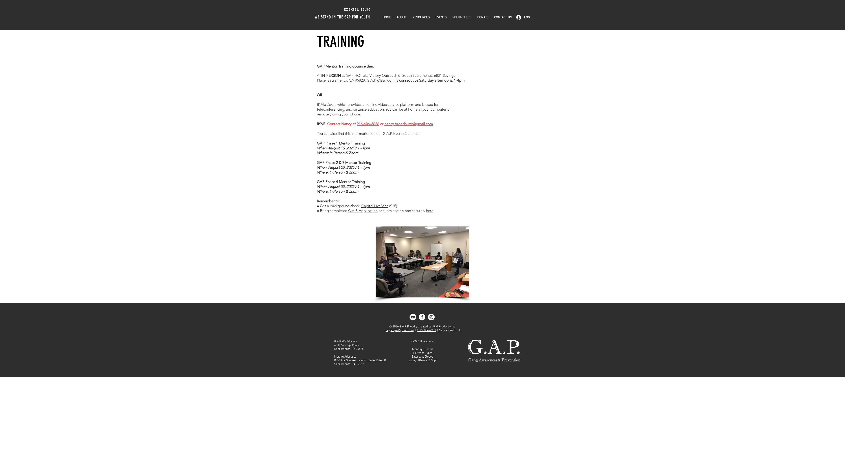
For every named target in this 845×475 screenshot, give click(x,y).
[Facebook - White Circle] (422, 317)
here (429, 210)
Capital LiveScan (374, 206)
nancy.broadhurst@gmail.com (408, 124)
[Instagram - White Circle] (431, 317)
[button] (421, 17)
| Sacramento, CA (448, 330)
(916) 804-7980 (426, 330)
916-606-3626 (368, 124)
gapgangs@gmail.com (399, 330)
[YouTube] (413, 317)
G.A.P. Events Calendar (401, 133)
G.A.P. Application (363, 210)
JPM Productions (443, 327)
